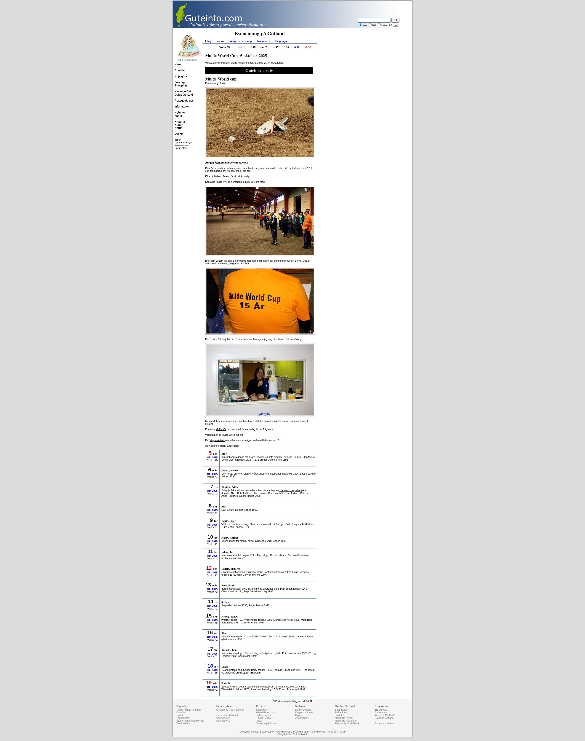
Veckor (221, 41)
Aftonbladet (301, 718)
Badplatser (262, 709)
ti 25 (252, 47)
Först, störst (181, 148)
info (391, 25)
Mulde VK (261, 62)
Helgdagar (281, 41)
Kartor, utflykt (183, 91)
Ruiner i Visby (263, 718)
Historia (180, 121)
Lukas (228, 672)
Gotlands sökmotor (385, 723)
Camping (181, 712)
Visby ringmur (263, 715)
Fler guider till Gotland (347, 723)
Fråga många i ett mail (188, 709)
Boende (180, 70)
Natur (178, 128)
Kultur (179, 124)
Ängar (259, 720)
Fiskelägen (341, 712)
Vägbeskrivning (218, 440)
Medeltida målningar (346, 720)
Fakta (178, 115)
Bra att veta (381, 709)
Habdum (256, 672)
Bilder (178, 139)
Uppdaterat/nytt (183, 142)
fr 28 (286, 47)
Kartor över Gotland (227, 715)
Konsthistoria (223, 720)
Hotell (179, 715)
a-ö (396, 25)
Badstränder (341, 709)
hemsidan (236, 181)
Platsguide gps (184, 100)
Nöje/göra (181, 76)
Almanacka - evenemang (230, 709)
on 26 (264, 47)
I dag (208, 41)
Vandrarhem (183, 723)
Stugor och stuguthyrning (190, 720)
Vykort (179, 134)
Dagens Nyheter (304, 712)
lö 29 (296, 47)
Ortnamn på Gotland (267, 723)
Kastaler (339, 715)
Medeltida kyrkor (265, 712)
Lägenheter (182, 718)
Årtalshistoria (223, 718)
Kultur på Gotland (384, 715)
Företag (180, 82)
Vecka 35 (224, 47)
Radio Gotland (303, 709)
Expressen (301, 715)
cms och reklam (337, 731)
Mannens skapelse (289, 490)
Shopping (181, 85)
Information (182, 106)
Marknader (263, 41)
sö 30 (308, 47)
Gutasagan (381, 712)
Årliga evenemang (241, 41)
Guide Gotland (184, 94)
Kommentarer (182, 145)
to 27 (276, 47)
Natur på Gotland (384, 718)
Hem (178, 64)
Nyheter (180, 112)
